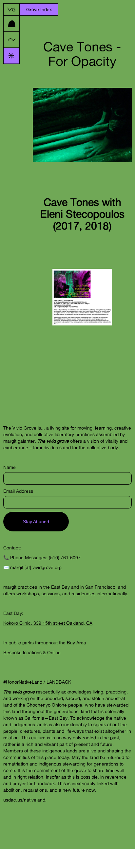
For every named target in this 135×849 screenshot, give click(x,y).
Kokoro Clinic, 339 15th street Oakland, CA (47, 623)
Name (9, 467)
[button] (39, 9)
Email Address (18, 491)
